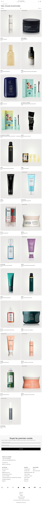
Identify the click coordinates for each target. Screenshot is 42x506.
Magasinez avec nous (6, 472)
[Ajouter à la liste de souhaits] (20, 36)
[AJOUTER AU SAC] (18, 36)
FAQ (33, 472)
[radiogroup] (21, 8)
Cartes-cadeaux (27, 474)
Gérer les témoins (21, 498)
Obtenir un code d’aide (6, 464)
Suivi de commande (36, 470)
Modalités (21, 495)
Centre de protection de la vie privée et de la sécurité (11, 477)
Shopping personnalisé (28, 472)
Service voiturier (27, 477)
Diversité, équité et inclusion (7, 474)
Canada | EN (21, 492)
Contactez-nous (5, 462)
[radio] (20, 8)
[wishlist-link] (3, 1)
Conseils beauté (27, 469)
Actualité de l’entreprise (6, 479)
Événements (26, 479)
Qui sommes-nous (5, 469)
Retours (34, 469)
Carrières (3, 470)
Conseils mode (26, 470)
